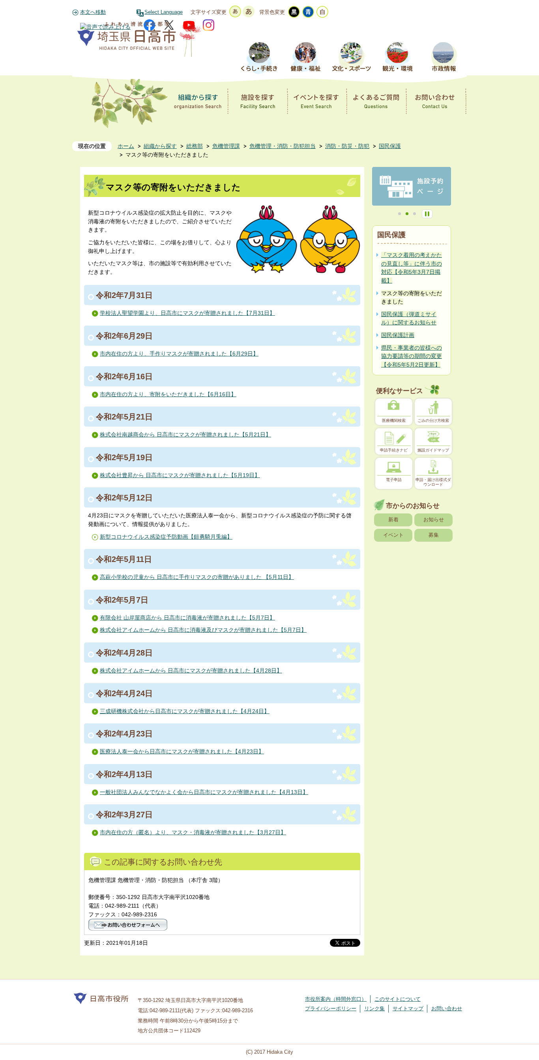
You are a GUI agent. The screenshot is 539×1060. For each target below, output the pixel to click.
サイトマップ (408, 1008)
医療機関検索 (394, 420)
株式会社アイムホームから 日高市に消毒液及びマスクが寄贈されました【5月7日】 (203, 630)
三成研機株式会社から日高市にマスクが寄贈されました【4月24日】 (185, 711)
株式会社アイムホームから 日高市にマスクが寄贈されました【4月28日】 (191, 670)
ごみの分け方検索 (433, 420)
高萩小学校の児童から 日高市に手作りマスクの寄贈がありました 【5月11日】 (197, 577)
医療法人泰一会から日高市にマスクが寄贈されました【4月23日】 (182, 751)
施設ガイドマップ (433, 450)
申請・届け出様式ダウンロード (433, 482)
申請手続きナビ (394, 450)
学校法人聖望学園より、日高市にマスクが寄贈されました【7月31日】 (187, 313)
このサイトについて (397, 999)
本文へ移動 (93, 12)
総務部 (194, 146)
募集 (434, 535)
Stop (427, 214)
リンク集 (374, 1008)
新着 (393, 520)
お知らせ (433, 520)
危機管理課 (226, 146)
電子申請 (394, 480)
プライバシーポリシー (330, 1008)
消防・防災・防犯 (347, 146)
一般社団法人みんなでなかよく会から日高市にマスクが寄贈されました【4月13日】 (204, 792)
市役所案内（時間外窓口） (336, 999)
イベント (393, 535)
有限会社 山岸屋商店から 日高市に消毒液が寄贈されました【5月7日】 (187, 617)
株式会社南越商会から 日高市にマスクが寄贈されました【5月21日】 (185, 434)
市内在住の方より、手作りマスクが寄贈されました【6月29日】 (179, 353)
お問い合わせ (446, 1008)
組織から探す (160, 146)
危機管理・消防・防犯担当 (282, 146)
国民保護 (390, 146)
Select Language (163, 12)
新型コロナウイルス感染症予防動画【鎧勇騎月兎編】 (166, 537)
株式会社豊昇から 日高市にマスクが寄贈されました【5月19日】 (180, 475)
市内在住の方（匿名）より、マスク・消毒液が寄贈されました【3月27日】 (193, 832)
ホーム (126, 146)
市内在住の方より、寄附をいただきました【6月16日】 (168, 394)
